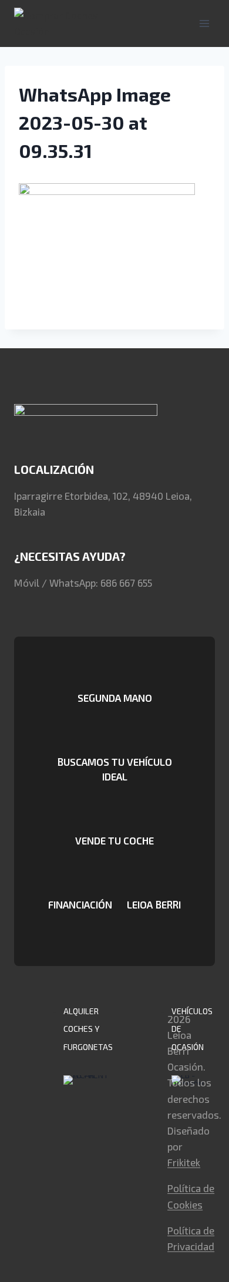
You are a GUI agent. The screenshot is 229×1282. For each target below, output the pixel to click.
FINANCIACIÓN (80, 904)
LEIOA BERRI (154, 904)
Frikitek (183, 1162)
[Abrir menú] (204, 23)
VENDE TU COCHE (114, 840)
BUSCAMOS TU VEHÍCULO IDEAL (114, 769)
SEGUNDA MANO (115, 698)
